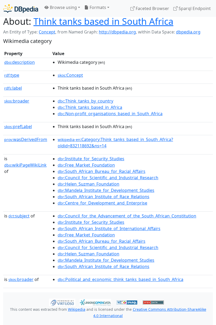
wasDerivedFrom (25, 139)
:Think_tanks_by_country (85, 101)
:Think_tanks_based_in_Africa (90, 107)
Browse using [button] (63, 7)
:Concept (70, 75)
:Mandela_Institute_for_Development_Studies (106, 190)
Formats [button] (97, 7)
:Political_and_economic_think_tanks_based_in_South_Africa (120, 279)
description (19, 62)
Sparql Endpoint (194, 8)
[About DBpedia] (20, 8)
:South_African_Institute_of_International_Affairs (109, 228)
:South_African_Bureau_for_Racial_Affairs (101, 171)
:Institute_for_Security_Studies (91, 159)
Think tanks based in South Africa (103, 21)
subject (19, 216)
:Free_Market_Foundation (86, 165)
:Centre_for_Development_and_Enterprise (102, 203)
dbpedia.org (188, 32)
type (11, 75)
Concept (47, 32)
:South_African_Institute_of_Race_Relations (103, 197)
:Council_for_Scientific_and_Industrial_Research (108, 178)
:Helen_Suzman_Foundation (88, 184)
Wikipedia (76, 309)
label (13, 88)
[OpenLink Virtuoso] (62, 302)
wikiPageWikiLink (25, 165)
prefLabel (18, 126)
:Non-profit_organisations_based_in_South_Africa (110, 114)
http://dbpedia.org (117, 32)
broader (16, 101)
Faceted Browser (152, 8)
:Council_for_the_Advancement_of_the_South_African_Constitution (127, 216)
